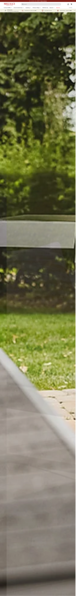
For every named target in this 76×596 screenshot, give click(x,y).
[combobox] (41, 4)
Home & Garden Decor (18, 7)
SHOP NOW (42, 34)
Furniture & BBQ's (7, 7)
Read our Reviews (43, 0)
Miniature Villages (36, 7)
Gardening (28, 7)
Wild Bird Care (45, 7)
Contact (70, 7)
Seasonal (51, 7)
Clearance (58, 7)
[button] (71, 4)
